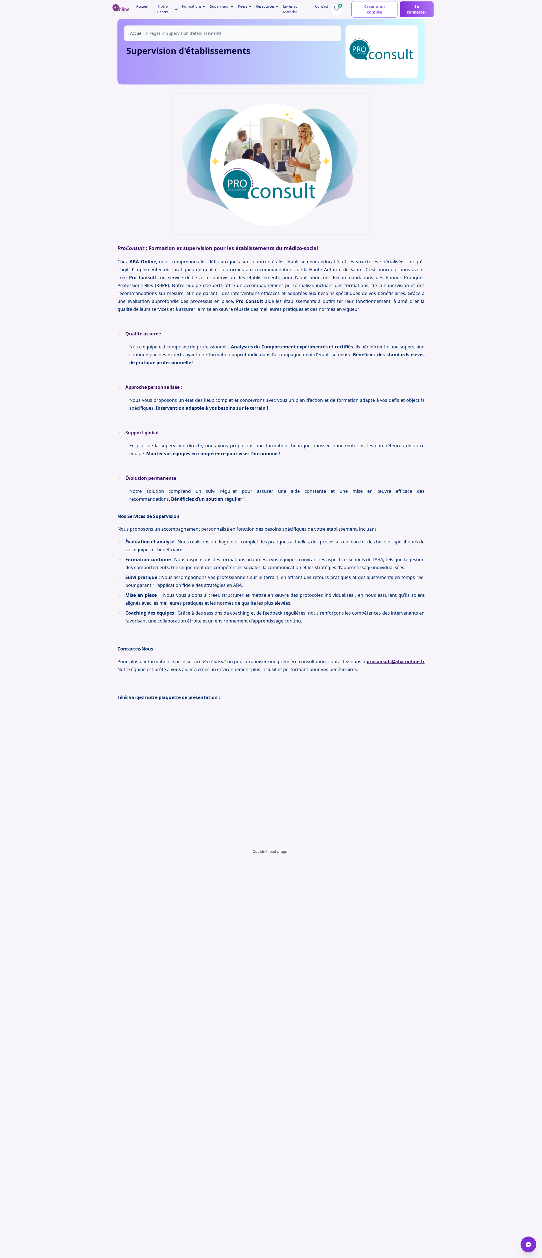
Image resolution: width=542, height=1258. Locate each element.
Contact (321, 6)
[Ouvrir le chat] (528, 1244)
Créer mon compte (374, 9)
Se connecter (416, 9)
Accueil (142, 6)
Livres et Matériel (290, 9)
